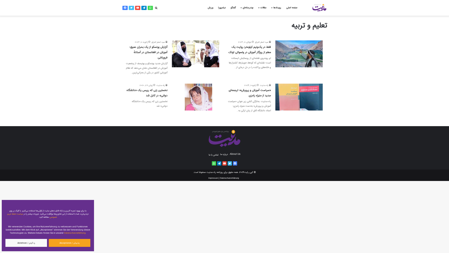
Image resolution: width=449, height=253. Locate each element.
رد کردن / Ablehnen (26, 243)
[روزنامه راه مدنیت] (319, 8)
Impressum (213, 178)
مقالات (263, 8)
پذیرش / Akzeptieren (69, 243)
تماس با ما (214, 155)
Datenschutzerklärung (75, 233)
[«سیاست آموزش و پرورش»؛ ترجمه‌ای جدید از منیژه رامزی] (299, 98)
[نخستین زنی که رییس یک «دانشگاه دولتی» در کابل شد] (195, 98)
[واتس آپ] (150, 8)
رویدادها (277, 8)
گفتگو (233, 8)
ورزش (210, 8)
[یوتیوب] (137, 8)
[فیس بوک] (125, 8)
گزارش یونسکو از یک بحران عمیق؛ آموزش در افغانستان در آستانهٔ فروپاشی (148, 52)
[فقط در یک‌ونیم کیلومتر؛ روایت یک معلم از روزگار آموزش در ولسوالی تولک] (299, 57)
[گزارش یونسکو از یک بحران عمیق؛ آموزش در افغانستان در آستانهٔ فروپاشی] (195, 57)
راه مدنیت (264, 85)
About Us (235, 154)
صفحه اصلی (291, 8)
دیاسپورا (222, 8)
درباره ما (224, 154)
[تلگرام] (144, 8)
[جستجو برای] (156, 8)
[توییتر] (131, 8)
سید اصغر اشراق (261, 42)
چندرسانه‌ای (248, 8)
